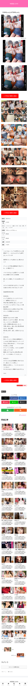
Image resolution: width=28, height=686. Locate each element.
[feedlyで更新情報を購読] (7, 410)
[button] (22, 402)
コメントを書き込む (14, 667)
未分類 (4, 391)
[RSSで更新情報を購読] (20, 410)
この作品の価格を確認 (10, 96)
